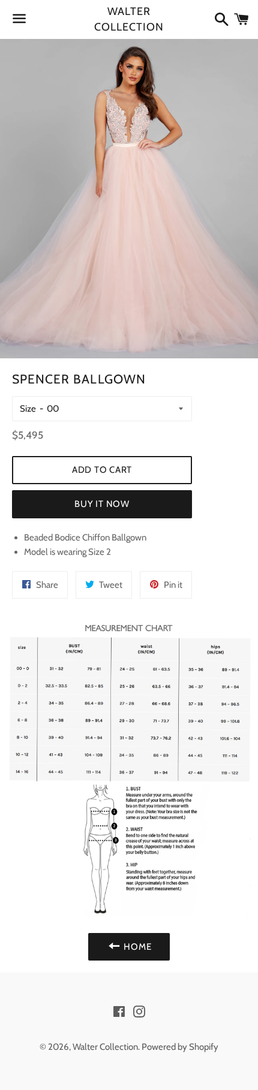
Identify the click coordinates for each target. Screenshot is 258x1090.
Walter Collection (128, 19)
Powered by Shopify (180, 1046)
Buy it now (102, 504)
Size (28, 408)
